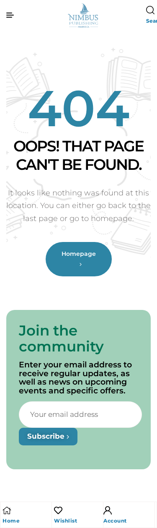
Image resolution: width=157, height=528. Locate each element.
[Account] (107, 510)
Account (115, 521)
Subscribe (47, 436)
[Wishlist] (58, 510)
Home (11, 521)
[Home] (7, 510)
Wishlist (65, 521)
